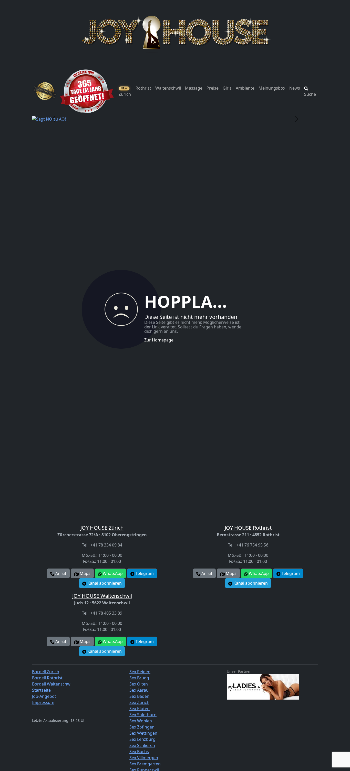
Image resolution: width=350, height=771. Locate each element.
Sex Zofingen (142, 727)
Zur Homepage (158, 340)
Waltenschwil (168, 88)
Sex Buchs (139, 751)
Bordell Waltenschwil (52, 684)
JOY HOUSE (101, 527)
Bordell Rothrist (47, 678)
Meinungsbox (272, 88)
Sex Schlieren (142, 745)
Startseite (41, 690)
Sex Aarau (139, 690)
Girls (227, 88)
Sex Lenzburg (142, 739)
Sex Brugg (139, 678)
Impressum (43, 702)
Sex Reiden (139, 671)
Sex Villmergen (143, 758)
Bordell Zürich (45, 671)
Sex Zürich (139, 702)
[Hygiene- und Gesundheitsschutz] (44, 91)
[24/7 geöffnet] (87, 91)
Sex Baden (139, 696)
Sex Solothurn (143, 715)
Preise (213, 88)
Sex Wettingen (143, 733)
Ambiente (245, 88)
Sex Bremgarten (145, 764)
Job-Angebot (44, 696)
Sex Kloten (139, 708)
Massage (193, 88)
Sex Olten (138, 684)
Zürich (125, 92)
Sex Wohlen (140, 721)
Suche (310, 94)
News (294, 88)
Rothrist (143, 88)
